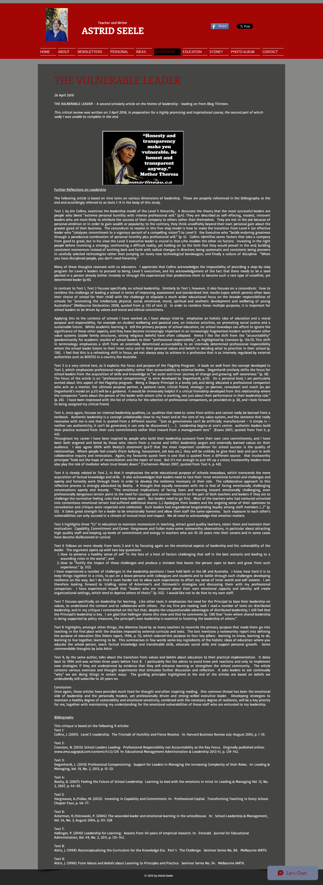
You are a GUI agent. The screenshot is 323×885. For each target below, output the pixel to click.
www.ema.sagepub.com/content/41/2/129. (86, 751)
